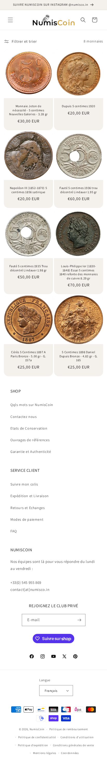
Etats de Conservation (29, 428)
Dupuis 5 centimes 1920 (78, 106)
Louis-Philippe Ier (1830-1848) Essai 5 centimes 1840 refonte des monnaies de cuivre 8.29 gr (78, 272)
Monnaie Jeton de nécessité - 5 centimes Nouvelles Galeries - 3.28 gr (28, 110)
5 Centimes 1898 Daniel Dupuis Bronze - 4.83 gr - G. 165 (78, 356)
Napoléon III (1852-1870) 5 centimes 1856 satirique (28, 190)
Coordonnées (70, 753)
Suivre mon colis (24, 484)
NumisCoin (37, 729)
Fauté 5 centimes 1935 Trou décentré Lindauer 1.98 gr (28, 268)
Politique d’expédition (33, 745)
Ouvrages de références (30, 440)
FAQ (13, 531)
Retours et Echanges (27, 507)
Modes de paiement (26, 519)
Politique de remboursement (68, 729)
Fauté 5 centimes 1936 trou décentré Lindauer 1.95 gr (78, 190)
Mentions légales (44, 753)
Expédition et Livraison (29, 496)
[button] (10, 20)
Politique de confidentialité (37, 737)
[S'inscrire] (79, 620)
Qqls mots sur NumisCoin (31, 404)
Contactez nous (23, 416)
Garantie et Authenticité (30, 451)
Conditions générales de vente (73, 745)
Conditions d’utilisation (77, 737)
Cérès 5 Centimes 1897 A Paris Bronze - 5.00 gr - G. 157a (28, 356)
